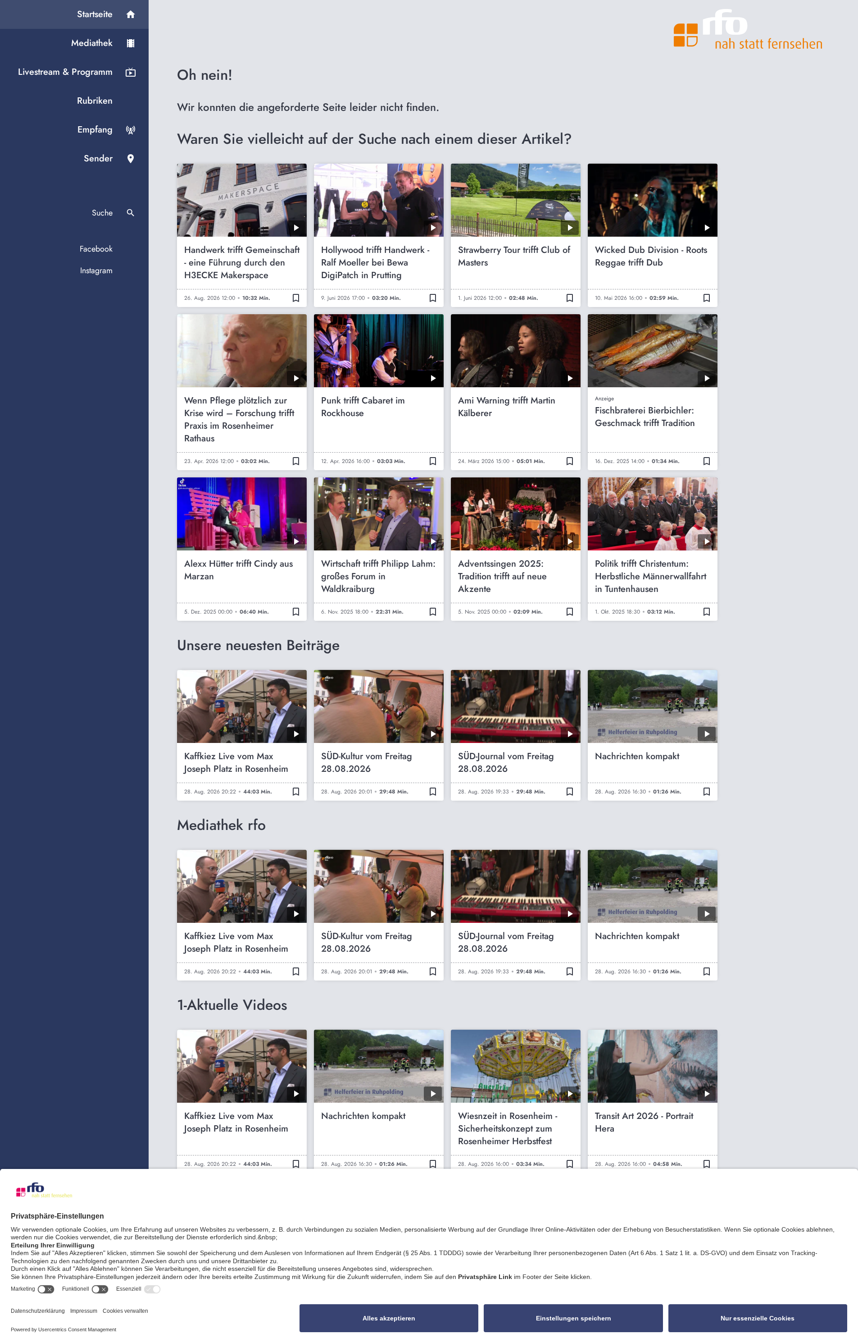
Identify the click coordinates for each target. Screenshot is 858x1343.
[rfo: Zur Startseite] (748, 29)
